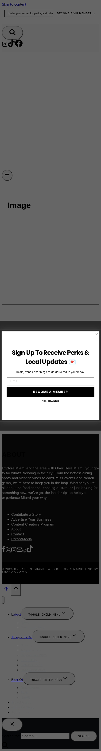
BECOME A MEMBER (50, 391)
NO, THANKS (50, 400)
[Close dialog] (96, 334)
